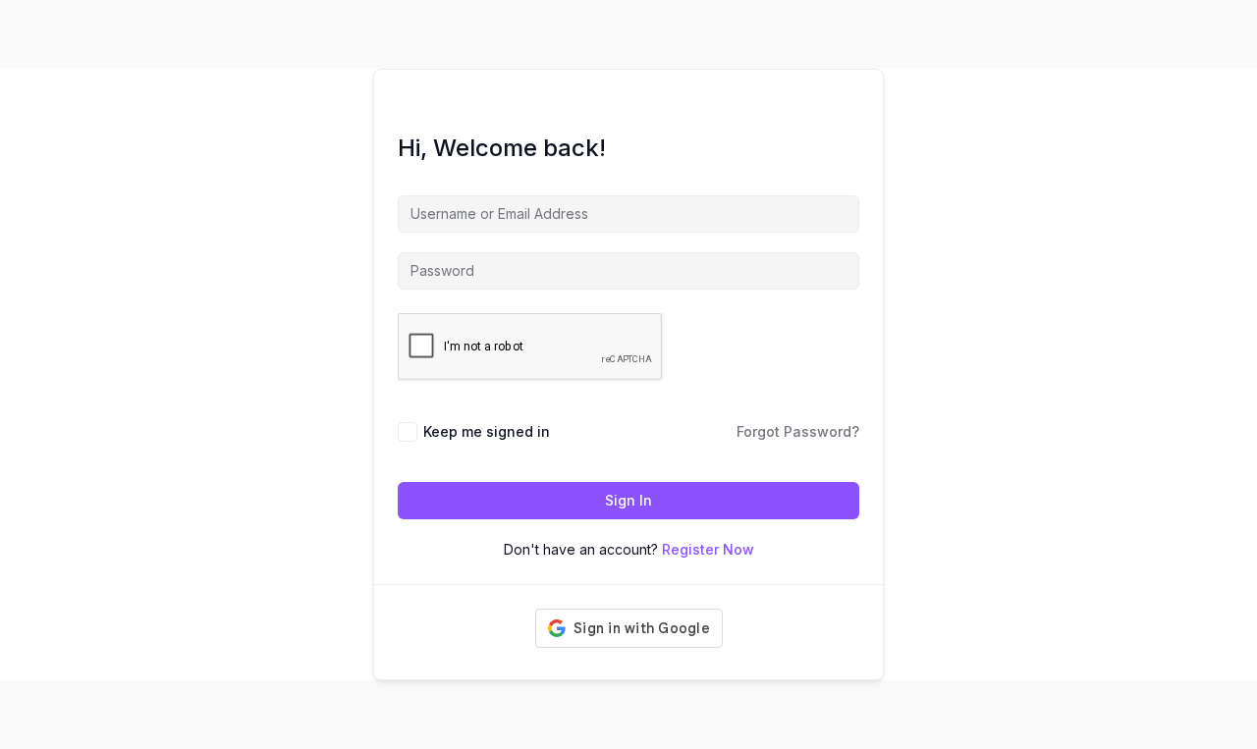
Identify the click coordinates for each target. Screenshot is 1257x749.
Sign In (628, 500)
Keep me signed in (486, 431)
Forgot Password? (798, 431)
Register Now (708, 549)
